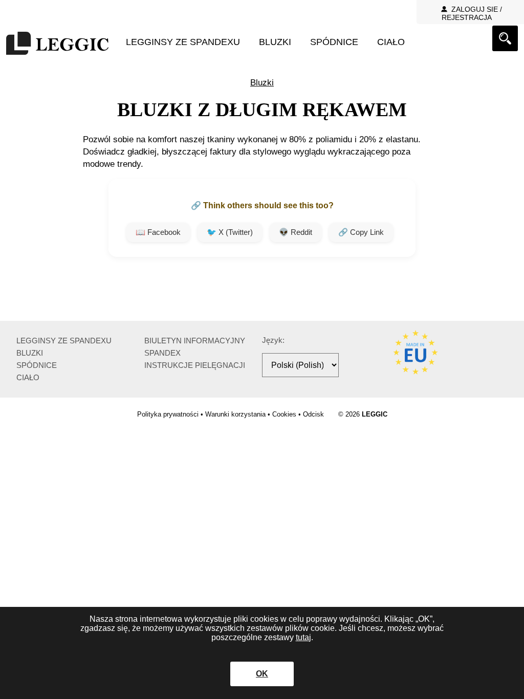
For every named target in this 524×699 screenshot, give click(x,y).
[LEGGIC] (57, 44)
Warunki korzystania (235, 414)
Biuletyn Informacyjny (194, 340)
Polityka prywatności (168, 414)
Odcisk (313, 414)
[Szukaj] (505, 38)
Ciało (391, 42)
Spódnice (334, 42)
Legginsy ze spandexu (183, 42)
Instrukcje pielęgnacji (194, 365)
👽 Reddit (295, 232)
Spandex (162, 352)
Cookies (284, 414)
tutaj (303, 637)
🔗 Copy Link (361, 232)
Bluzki (275, 42)
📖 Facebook (158, 232)
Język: (273, 340)
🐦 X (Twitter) (230, 232)
